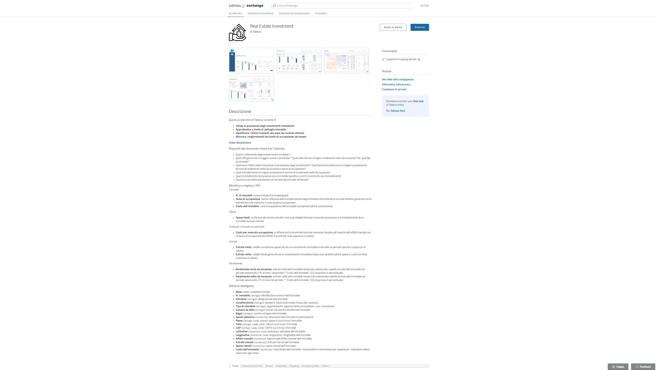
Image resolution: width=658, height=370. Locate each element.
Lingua (620, 366)
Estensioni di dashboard (261, 13)
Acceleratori (235, 13)
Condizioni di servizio (394, 89)
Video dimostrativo (240, 142)
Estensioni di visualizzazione (294, 13)
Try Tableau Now (395, 110)
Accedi (425, 6)
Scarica (420, 27)
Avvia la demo (393, 27)
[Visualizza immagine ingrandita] (251, 60)
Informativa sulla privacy (396, 84)
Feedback (645, 366)
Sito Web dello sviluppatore (398, 79)
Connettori (321, 13)
